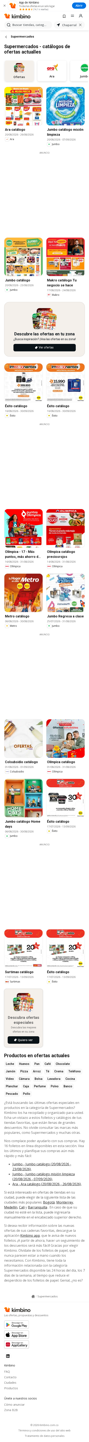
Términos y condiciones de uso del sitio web (44, 1430)
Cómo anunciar (14, 1405)
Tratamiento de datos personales (44, 1436)
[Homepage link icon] (33, 1296)
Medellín (10, 1207)
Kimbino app (30, 1235)
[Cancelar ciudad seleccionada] (80, 25)
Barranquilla (37, 1207)
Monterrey (64, 1202)
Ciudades (10, 1383)
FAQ (7, 1372)
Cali (22, 1207)
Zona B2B (11, 1410)
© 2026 (44, 1425)
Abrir (79, 5)
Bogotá (49, 1202)
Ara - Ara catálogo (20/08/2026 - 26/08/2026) (46, 1184)
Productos (11, 1388)
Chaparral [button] (69, 25)
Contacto (10, 1377)
